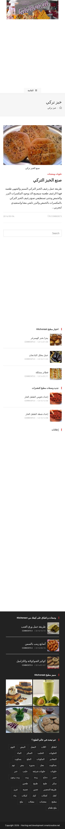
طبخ (45, 783)
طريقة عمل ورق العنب (33, 626)
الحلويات (53, 753)
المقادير (53, 759)
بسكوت (18, 759)
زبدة (36, 777)
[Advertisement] (32, 53)
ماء (15, 796)
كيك (34, 796)
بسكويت (53, 765)
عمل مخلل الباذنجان (38, 355)
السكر (29, 753)
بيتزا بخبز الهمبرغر (39, 338)
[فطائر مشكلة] (56, 374)
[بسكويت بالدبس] (46, 720)
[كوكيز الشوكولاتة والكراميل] (53, 663)
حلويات (53, 771)
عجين (35, 789)
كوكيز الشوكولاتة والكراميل (31, 661)
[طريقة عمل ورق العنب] (53, 628)
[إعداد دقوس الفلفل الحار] (56, 398)
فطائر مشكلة (42, 372)
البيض (22, 747)
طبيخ (35, 783)
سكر (54, 783)
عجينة (25, 789)
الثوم (13, 747)
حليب (25, 771)
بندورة (32, 765)
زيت (27, 777)
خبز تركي (51, 108)
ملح (21, 802)
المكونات (40, 759)
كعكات (44, 796)
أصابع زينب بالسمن (35, 643)
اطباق (54, 747)
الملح (29, 759)
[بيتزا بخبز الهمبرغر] (56, 340)
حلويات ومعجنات (54, 174)
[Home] (60, 108)
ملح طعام (52, 808)
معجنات (43, 802)
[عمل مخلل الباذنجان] (56, 357)
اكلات (43, 747)
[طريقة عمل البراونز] (19, 692)
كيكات (24, 796)
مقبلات (31, 802)
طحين (25, 783)
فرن (16, 789)
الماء (19, 753)
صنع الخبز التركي (47, 180)
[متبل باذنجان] (19, 720)
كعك (55, 796)
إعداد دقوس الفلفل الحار (36, 397)
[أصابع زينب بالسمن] (53, 645)
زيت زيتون (15, 777)
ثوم (13, 765)
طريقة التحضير (50, 789)
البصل (33, 747)
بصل (42, 765)
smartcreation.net (52, 825)
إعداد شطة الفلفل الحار (37, 414)
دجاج (45, 777)
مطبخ (54, 802)
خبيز (55, 777)
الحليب (41, 753)
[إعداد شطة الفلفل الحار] (56, 416)
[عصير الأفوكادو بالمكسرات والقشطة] (46, 692)
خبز (15, 771)
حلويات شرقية (39, 771)
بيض (22, 765)
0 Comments (56, 216)
